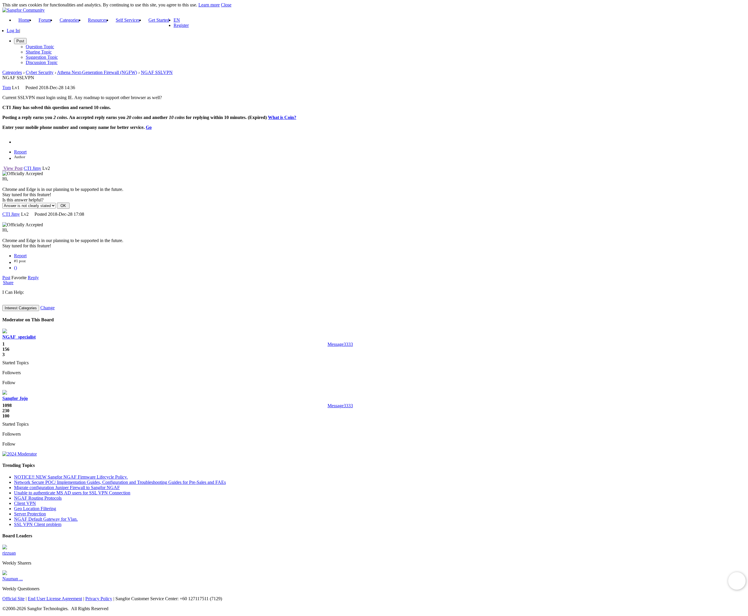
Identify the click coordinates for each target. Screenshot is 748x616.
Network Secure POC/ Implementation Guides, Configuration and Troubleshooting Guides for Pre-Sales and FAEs (120, 482)
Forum (45, 20)
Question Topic (40, 46)
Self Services (128, 20)
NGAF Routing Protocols (38, 498)
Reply (33, 277)
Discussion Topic (42, 62)
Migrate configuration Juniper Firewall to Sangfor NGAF (67, 487)
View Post (12, 168)
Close (226, 4)
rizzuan (9, 553)
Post (6, 277)
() (15, 267)
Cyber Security (39, 72)
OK (63, 205)
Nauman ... (12, 578)
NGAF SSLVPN (157, 72)
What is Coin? (282, 117)
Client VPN (25, 503)
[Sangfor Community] (23, 10)
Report (20, 151)
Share (8, 282)
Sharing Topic (39, 51)
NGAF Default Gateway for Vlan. (46, 519)
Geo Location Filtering (35, 508)
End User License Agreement (55, 598)
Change (47, 307)
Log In (13, 30)
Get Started (158, 20)
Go (149, 127)
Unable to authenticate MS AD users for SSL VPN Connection (72, 492)
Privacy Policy (98, 598)
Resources (97, 20)
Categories (69, 20)
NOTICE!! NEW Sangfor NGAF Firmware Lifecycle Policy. (71, 476)
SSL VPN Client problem (37, 524)
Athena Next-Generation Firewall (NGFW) (97, 72)
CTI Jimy (32, 168)
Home (24, 20)
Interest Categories (21, 308)
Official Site (13, 598)
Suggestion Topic (42, 57)
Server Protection (30, 513)
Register (181, 25)
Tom (6, 87)
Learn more (209, 4)
